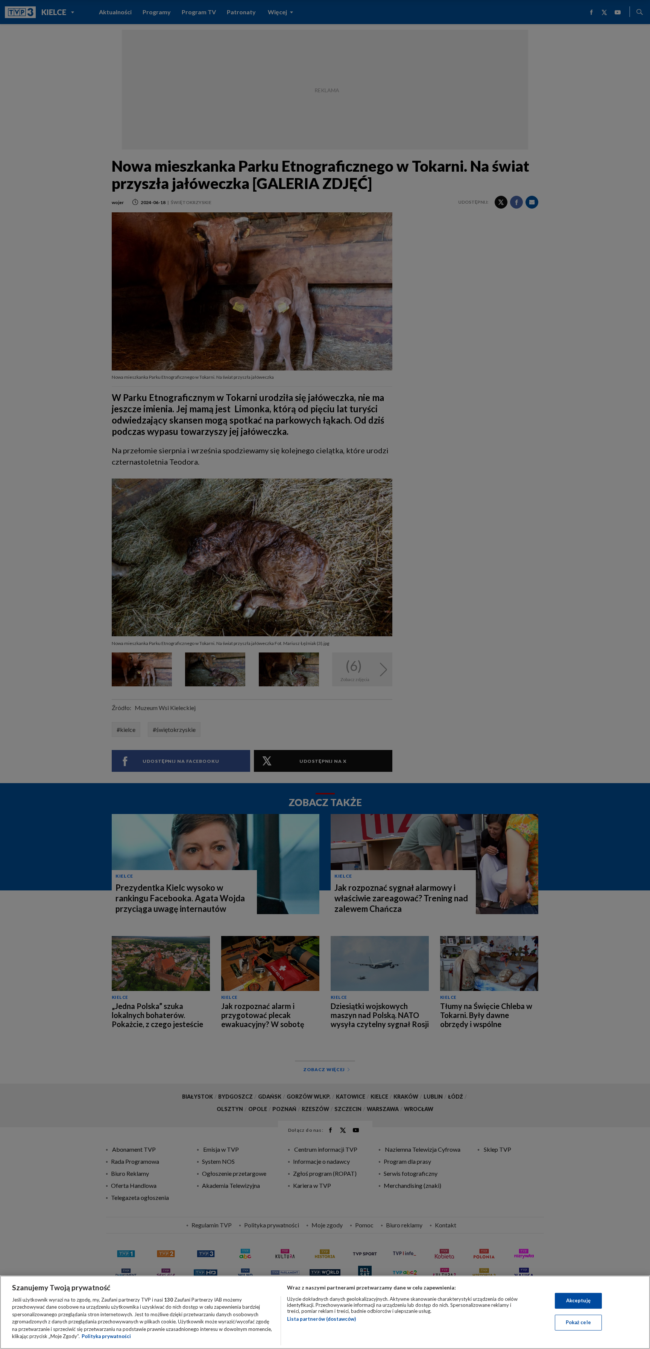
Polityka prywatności (106, 1336)
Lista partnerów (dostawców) (321, 1319)
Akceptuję (578, 1300)
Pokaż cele (578, 1322)
